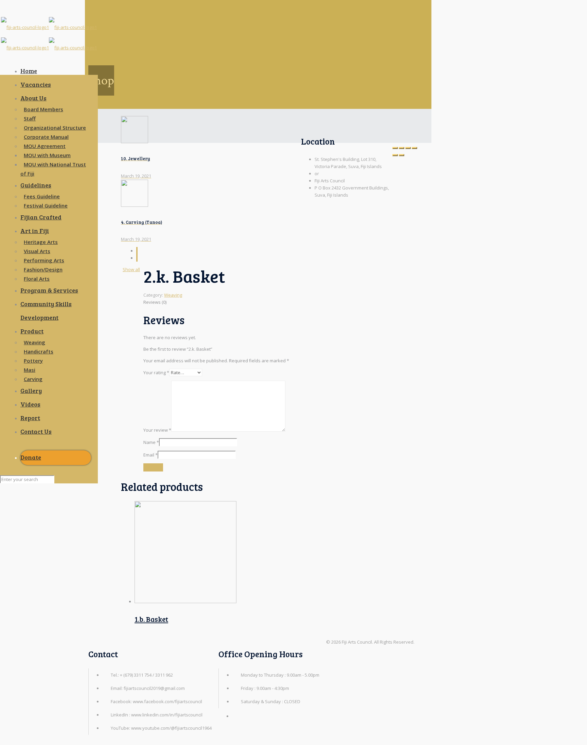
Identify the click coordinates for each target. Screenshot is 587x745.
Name (151, 442)
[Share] (408, 148)
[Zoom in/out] (395, 148)
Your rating (156, 372)
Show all (131, 269)
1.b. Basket (151, 619)
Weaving (173, 295)
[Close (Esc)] (414, 148)
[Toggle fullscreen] (401, 148)
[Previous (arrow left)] (395, 155)
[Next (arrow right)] (401, 155)
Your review (157, 430)
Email (150, 455)
